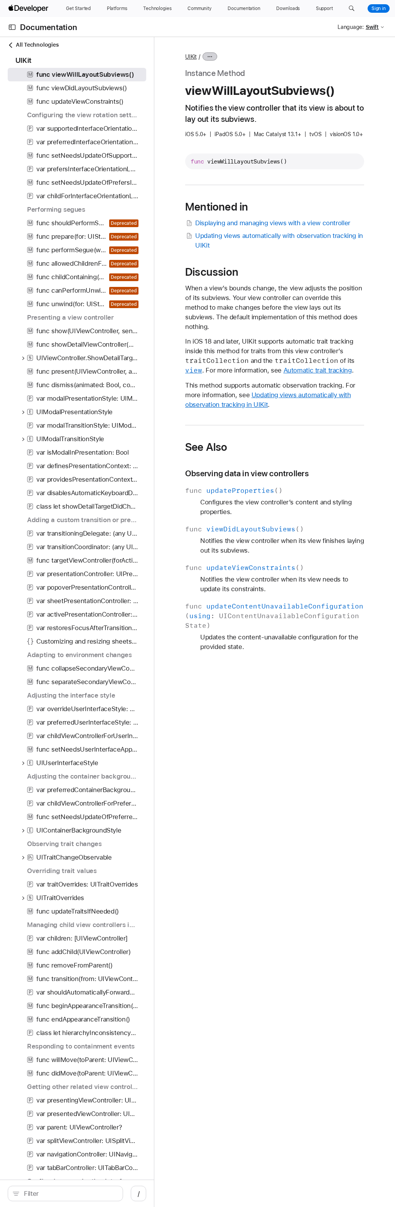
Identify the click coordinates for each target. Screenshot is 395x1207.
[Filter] (69, 1193)
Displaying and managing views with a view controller (272, 223)
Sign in (378, 8)
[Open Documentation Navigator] (12, 27)
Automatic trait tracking (318, 370)
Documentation (48, 27)
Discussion (211, 272)
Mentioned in (216, 207)
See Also (206, 447)
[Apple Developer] (29, 8)
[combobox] (69, 1193)
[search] (65, 1193)
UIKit (191, 57)
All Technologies (37, 45)
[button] (352, 8)
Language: (351, 27)
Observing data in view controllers (247, 473)
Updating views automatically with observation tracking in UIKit (279, 240)
